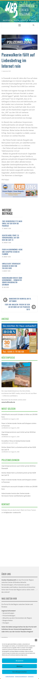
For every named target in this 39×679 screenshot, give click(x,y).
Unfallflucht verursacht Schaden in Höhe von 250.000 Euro (11, 265)
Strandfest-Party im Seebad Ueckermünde (16, 441)
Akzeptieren (19, 661)
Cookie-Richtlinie (10, 676)
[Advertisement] (20, 539)
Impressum (31, 676)
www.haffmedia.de (8, 402)
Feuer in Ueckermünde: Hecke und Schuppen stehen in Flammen (12, 251)
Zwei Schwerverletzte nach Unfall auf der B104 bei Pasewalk (12, 223)
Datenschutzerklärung (21, 676)
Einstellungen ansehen (19, 672)
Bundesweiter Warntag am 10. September (20, 300)
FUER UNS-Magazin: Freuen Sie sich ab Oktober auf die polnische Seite (17, 307)
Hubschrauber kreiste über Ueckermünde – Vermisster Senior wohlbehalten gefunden (12, 281)
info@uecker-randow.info (12, 512)
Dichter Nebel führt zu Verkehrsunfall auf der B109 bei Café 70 (10, 237)
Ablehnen (19, 666)
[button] (36, 640)
